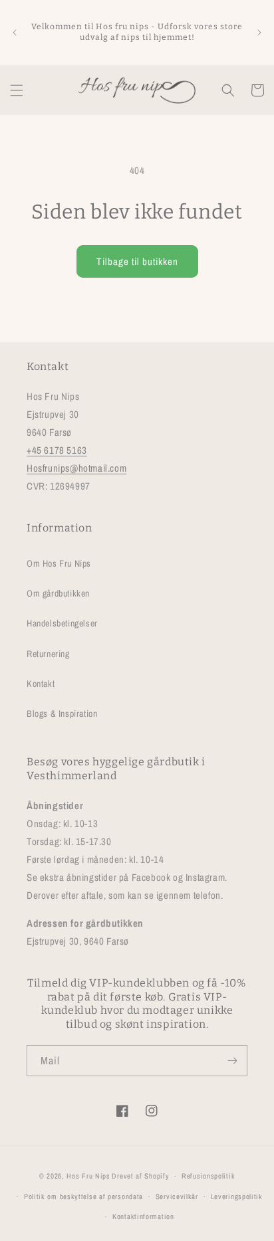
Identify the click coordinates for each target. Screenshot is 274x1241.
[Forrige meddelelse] (14, 32)
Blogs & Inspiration (62, 713)
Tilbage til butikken (137, 261)
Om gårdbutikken (58, 593)
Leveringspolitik (237, 1196)
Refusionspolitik (208, 1176)
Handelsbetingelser (62, 623)
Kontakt (41, 684)
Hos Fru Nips (88, 1176)
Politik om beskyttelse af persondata (83, 1196)
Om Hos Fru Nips (59, 563)
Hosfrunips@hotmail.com (76, 468)
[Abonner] (232, 1060)
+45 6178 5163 (57, 450)
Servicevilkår (177, 1196)
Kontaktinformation (143, 1216)
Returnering (48, 654)
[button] (16, 90)
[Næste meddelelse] (259, 32)
